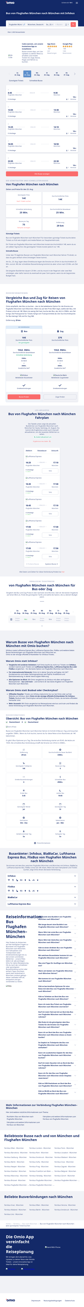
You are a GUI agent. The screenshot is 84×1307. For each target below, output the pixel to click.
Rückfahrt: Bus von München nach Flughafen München (20, 1117)
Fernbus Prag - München (39, 1166)
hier (63, 572)
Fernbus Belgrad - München (65, 1171)
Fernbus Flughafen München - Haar (43, 1185)
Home (8, 1224)
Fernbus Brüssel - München (15, 1180)
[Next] (74, 74)
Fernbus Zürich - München (64, 1176)
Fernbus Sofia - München (39, 1162)
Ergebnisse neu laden (40, 441)
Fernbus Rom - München (38, 1152)
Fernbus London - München (40, 1148)
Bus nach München (29, 1224)
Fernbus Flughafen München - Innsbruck (45, 1180)
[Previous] (10, 612)
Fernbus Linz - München (13, 1214)
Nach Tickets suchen (24, 201)
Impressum (35, 1300)
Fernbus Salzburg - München (15, 1157)
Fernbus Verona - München (65, 1205)
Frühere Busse (33, 564)
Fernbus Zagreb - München (64, 1166)
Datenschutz (70, 1300)
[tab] (16, 80)
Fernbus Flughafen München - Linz (17, 1185)
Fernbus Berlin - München (14, 1162)
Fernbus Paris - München (64, 1148)
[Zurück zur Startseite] (10, 3)
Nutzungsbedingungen (53, 1300)
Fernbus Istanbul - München (15, 1171)
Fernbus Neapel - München (14, 1166)
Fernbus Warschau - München (16, 1176)
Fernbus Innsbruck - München (41, 1157)
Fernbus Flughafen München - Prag (68, 1180)
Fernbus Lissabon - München (65, 1152)
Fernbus (16, 1224)
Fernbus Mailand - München (65, 1157)
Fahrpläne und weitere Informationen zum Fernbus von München (23, 1123)
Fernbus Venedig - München (40, 1176)
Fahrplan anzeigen (23, 228)
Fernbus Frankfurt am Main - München (44, 1171)
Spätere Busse (50, 564)
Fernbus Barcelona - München (16, 1152)
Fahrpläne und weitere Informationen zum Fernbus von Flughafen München (59, 1117)
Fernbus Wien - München (14, 1148)
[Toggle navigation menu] (77, 3)
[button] (49, 24)
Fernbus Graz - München (64, 1162)
